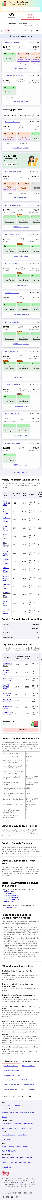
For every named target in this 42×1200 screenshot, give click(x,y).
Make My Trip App (22, 1146)
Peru (29, 1162)
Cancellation (17, 1123)
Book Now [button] (22, 729)
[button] (38, 3)
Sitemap (9, 1128)
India (3, 1157)
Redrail (11, 1146)
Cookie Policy (6, 1139)
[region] (21, 56)
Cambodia (13, 1162)
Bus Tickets (6, 1105)
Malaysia (29, 1157)
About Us (5, 1112)
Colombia (22, 1162)
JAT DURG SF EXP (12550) (6, 511)
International (6, 1167)
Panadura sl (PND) (11, 907)
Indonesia (10, 1157)
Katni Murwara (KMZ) (12, 896)
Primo (29, 1128)
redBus (4, 1146)
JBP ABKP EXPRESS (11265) (6, 672)
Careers (4, 1117)
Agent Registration (27, 1112)
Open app (21, 9)
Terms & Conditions (8, 1135)
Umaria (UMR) (9, 892)
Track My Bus (6, 1123)
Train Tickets (16, 1105)
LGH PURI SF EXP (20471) (6, 553)
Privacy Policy (22, 1135)
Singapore (19, 1157)
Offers (17, 1128)
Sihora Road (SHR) (11, 898)
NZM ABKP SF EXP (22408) (6, 578)
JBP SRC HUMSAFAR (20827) (6, 503)
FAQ (3, 1128)
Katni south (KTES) (11, 894)
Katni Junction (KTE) (11, 899)
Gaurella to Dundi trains (9, 724)
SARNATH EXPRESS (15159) (6, 687)
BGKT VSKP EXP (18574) (6, 545)
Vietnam (5, 1162)
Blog (23, 1128)
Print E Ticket (29, 1123)
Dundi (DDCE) (9, 901)
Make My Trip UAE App (9, 1151)
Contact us (14, 1112)
